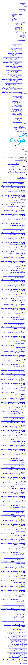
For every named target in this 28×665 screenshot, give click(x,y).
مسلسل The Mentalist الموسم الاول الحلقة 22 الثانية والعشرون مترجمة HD (13, 412)
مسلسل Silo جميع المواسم (16, 64)
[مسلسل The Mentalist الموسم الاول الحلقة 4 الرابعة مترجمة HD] (13, 578)
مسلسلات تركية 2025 (20, 129)
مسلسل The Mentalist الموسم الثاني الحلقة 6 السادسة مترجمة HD (13, 346)
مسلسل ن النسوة (23, 653)
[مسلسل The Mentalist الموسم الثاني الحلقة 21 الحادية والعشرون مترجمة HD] (13, 202)
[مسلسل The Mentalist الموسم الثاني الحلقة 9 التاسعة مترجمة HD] (13, 314)
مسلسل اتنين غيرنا (12, 645)
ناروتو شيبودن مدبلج (17, 113)
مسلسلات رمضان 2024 (16, 16)
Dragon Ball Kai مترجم (17, 102)
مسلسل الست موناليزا (22, 639)
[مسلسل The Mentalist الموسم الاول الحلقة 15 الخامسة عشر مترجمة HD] (13, 474)
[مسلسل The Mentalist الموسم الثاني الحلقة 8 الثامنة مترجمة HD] (13, 324)
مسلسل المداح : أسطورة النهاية (20, 637)
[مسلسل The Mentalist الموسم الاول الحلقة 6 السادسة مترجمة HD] (13, 559)
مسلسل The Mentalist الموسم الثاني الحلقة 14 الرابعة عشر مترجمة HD (13, 271)
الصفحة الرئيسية (21, 1)
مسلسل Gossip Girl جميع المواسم (14, 72)
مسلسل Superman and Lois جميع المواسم (12, 62)
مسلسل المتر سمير (13, 640)
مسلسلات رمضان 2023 (16, 18)
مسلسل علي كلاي (12, 633)
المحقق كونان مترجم (17, 96)
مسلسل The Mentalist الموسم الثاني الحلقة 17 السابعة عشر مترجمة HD (13, 243)
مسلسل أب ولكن (23, 644)
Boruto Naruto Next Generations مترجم (13, 100)
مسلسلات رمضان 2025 (16, 14)
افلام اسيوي (22, 37)
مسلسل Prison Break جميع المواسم (14, 66)
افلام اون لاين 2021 (20, 32)
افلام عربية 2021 (18, 24)
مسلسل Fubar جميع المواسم (15, 75)
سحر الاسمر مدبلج (18, 120)
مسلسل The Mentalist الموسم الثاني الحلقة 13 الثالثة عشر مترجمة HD (13, 280)
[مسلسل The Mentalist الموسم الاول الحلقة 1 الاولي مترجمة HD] (13, 606)
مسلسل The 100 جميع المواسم (15, 59)
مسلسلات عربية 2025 (20, 128)
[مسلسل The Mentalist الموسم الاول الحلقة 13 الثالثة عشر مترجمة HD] (13, 493)
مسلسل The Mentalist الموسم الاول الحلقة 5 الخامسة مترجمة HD (13, 572)
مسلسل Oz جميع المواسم (16, 67)
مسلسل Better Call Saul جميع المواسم (13, 83)
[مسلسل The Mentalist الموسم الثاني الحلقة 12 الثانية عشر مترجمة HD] (13, 286)
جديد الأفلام (22, 10)
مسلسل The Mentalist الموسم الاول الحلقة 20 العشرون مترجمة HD (13, 431)
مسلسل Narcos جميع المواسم (15, 68)
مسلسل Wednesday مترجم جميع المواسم (12, 90)
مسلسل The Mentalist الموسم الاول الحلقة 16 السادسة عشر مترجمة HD (13, 468)
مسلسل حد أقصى (23, 649)
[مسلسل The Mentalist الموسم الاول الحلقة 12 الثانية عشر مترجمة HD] (13, 502)
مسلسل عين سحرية (22, 640)
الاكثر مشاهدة (22, 9)
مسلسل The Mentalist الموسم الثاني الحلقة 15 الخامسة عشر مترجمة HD (13, 261)
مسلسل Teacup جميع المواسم (15, 61)
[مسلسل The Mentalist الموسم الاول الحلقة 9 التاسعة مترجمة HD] (13, 531)
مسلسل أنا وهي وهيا (14, 653)
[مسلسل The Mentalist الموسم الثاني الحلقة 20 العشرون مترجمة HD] (13, 211)
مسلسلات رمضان (21, 11)
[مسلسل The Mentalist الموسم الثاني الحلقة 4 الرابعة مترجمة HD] (13, 362)
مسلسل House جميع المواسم (15, 71)
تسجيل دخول (24, 160)
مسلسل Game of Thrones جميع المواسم (13, 74)
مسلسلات (22, 3)
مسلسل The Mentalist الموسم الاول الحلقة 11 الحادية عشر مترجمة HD (13, 515)
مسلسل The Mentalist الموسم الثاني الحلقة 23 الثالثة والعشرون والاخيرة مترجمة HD (13, 186)
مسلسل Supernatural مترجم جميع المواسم (12, 89)
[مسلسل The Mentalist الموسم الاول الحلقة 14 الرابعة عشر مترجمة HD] (13, 484)
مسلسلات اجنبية (21, 50)
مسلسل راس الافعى (8, 637)
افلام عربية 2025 (21, 131)
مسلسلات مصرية (18, 42)
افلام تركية (22, 33)
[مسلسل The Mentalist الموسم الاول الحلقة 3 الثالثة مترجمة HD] (13, 587)
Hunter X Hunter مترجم (16, 106)
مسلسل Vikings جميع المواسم (15, 53)
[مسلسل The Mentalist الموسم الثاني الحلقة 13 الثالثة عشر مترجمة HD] (13, 277)
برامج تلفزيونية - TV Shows (19, 126)
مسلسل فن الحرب (16, 635)
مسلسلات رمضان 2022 (16, 19)
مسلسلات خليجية (18, 45)
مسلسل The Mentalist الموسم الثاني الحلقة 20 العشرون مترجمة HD (13, 214)
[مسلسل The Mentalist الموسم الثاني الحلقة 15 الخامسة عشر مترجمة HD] (13, 258)
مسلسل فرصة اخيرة (11, 646)
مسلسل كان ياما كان (14, 642)
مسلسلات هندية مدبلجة (19, 127)
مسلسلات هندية (21, 116)
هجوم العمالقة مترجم (17, 110)
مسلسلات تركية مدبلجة (16, 49)
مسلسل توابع (15, 654)
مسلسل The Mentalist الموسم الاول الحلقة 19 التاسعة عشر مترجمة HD (13, 440)
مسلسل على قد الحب (12, 652)
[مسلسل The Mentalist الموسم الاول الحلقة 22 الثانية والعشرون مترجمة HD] (13, 409)
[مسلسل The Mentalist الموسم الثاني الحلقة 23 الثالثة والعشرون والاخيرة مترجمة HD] (13, 183)
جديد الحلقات (21, 178)
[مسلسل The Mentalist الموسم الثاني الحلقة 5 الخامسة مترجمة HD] (13, 352)
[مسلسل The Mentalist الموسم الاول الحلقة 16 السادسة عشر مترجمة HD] (13, 465)
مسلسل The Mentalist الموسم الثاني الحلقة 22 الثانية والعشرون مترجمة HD (13, 196)
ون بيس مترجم (18, 94)
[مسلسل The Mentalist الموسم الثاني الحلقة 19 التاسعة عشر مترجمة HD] (13, 221)
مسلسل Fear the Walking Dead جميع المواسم (12, 79)
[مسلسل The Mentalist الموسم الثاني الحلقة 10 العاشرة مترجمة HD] (13, 305)
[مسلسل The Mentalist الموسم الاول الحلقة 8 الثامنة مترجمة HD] (13, 540)
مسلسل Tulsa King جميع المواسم (14, 54)
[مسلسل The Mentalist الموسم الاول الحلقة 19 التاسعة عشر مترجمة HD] (13, 437)
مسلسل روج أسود (13, 650)
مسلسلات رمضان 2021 (16, 20)
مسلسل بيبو (15, 655)
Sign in (23, 4)
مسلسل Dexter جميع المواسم (15, 80)
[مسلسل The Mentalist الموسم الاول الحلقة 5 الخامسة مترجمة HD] (13, 568)
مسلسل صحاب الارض (13, 641)
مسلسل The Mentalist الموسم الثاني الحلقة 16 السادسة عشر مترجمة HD (13, 252)
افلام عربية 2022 (18, 23)
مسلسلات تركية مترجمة (16, 48)
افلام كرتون (22, 36)
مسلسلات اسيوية (21, 115)
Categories (25, 6)
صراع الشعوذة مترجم (17, 109)
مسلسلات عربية (18, 41)
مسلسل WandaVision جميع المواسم (14, 51)
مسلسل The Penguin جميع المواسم (14, 58)
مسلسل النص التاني (22, 641)
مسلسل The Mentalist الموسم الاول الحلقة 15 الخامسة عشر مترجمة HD (13, 478)
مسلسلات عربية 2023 (17, 44)
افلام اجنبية (22, 25)
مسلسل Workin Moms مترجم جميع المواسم (12, 92)
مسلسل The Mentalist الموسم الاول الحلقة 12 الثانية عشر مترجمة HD (13, 506)
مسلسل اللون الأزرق (22, 655)
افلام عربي (22, 22)
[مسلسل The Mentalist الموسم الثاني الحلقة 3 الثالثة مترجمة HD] (13, 371)
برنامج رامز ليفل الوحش (22, 633)
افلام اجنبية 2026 (18, 27)
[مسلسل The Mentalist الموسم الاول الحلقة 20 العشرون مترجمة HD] (13, 427)
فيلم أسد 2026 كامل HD (18, 166)
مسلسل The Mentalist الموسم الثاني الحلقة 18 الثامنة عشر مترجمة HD (13, 233)
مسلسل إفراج (13, 636)
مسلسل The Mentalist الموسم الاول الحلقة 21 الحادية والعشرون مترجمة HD (13, 421)
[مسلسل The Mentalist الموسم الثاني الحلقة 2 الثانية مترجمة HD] (13, 380)
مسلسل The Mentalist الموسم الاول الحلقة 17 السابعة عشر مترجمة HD (13, 459)
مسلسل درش (24, 635)
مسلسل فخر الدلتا (23, 648)
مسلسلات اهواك (21, 40)
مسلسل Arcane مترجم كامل (15, 114)
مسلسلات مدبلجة (21, 124)
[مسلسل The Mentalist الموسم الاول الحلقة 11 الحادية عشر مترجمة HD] (13, 512)
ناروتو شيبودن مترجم (17, 98)
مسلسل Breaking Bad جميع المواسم (14, 81)
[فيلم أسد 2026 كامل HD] (14, 164)
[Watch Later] (20, 164)
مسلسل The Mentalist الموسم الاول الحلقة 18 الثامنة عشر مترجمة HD (13, 449)
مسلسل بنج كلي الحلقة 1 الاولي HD (15, 172)
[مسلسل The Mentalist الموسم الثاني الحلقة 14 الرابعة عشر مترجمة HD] (13, 267)
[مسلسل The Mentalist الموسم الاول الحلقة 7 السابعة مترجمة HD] (13, 549)
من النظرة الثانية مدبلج (17, 122)
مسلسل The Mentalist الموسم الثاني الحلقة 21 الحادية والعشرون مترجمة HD (13, 205)
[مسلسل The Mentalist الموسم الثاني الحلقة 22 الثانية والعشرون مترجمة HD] (13, 192)
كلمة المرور (24, 158)
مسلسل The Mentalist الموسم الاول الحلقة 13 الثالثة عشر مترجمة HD (13, 496)
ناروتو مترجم (19, 97)
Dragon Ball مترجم (17, 105)
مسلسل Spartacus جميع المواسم (14, 63)
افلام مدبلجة (22, 38)
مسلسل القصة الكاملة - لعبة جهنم (19, 632)
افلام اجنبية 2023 (18, 31)
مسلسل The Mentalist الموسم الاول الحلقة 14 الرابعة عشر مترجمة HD (13, 487)
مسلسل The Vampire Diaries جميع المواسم (12, 57)
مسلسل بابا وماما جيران (22, 645)
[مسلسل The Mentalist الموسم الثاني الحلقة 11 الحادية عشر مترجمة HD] (13, 296)
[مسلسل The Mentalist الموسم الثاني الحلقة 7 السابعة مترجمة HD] (13, 333)
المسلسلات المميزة (19, 629)
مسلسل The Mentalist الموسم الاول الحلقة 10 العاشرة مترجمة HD (13, 525)
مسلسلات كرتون (21, 93)
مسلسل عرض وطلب (22, 650)
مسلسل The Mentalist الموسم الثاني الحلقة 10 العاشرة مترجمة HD (13, 308)
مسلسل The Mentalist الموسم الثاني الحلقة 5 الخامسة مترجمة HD (13, 355)
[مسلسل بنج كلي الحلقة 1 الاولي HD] (12, 169)
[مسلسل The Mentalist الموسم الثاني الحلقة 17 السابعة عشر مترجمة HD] (13, 239)
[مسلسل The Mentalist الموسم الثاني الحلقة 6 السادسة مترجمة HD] (13, 343)
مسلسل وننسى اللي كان (21, 636)
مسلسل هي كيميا (23, 642)
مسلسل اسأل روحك (22, 657)
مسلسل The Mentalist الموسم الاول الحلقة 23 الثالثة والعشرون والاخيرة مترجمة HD (13, 402)
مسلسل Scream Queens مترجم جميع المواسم (12, 88)
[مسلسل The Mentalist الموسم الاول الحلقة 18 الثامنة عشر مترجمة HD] (13, 446)
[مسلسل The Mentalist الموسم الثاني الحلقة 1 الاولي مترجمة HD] (13, 390)
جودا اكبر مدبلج (18, 118)
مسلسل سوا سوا (15, 644)
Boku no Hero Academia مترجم (15, 111)
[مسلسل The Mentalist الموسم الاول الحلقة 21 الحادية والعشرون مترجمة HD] (13, 418)
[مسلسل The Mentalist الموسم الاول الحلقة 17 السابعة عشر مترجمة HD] (13, 455)
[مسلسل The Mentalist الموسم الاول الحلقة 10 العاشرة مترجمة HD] (13, 521)
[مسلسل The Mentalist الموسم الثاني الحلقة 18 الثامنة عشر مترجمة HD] (13, 230)
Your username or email (22, 157)
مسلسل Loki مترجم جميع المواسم (14, 85)
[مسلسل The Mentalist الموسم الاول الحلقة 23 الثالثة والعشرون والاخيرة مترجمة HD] (13, 399)
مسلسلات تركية (21, 46)
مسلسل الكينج (13, 639)
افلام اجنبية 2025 (18, 28)
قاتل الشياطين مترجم (17, 107)
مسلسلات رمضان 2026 (16, 12)
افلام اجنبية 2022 (18, 29)
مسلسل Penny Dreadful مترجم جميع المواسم (12, 87)
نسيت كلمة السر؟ (18, 160)
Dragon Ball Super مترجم (16, 103)
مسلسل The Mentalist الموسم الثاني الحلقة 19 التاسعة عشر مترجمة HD (13, 224)
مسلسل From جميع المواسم (15, 76)
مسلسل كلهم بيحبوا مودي (21, 646)
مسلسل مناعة (16, 649)
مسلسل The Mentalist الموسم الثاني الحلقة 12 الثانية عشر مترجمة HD (13, 290)
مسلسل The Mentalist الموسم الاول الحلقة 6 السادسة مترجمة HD (13, 562)
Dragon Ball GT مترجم (17, 101)
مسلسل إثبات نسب (13, 657)
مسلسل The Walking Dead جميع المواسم (12, 55)
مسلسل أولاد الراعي (22, 654)
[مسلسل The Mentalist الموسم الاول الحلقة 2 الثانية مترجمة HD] (13, 596)
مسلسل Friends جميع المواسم (15, 77)
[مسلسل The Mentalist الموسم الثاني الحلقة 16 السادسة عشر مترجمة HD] (13, 249)
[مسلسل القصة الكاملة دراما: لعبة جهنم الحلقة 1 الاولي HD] (13, 622)
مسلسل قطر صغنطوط (22, 652)
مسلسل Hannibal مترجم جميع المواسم (13, 84)
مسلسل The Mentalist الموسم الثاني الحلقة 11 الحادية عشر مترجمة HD (13, 299)
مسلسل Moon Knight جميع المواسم (14, 70)
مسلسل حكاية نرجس (14, 648)
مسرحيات (22, 123)
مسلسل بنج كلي (8, 632)
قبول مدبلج (19, 119)
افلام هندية (22, 35)
